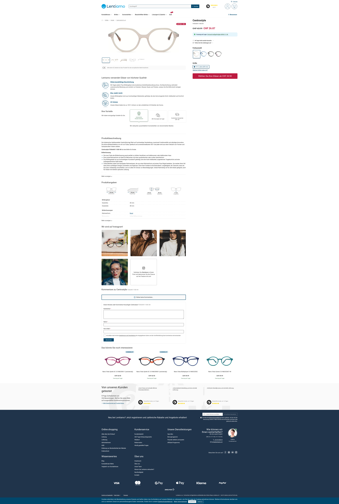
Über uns (137, 464)
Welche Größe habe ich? (200, 70)
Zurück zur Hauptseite (107, 495)
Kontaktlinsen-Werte (108, 464)
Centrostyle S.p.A (121, 20)
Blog (103, 461)
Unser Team (138, 467)
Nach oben (117, 495)
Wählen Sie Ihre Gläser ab (215, 76)
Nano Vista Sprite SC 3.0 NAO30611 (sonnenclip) (117, 371)
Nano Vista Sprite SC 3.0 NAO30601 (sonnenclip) (151, 371)
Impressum (137, 461)
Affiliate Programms (173, 442)
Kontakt (136, 475)
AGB (103, 445)
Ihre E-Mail (107, 328)
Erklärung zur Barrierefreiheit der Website (114, 448)
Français (235, 1)
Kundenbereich (138, 434)
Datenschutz (105, 451)
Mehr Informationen (180, 501)
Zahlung (104, 437)
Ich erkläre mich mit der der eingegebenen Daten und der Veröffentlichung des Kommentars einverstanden (143, 335)
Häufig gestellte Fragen (141, 445)
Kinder (112, 20)
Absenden (109, 340)
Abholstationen (106, 442)
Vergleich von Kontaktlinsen (110, 467)
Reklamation (138, 442)
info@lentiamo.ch (217, 442)
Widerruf (137, 440)
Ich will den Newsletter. (230, 414)
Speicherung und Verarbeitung (127, 335)
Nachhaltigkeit (138, 472)
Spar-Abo (170, 434)
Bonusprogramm (172, 437)
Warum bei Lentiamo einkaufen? (144, 469)
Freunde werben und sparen (175, 440)
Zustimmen (192, 501)
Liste (191, 499)
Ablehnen (200, 501)
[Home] (102, 20)
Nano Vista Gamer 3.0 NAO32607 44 (219, 371)
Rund (131, 213)
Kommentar (107, 308)
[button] (106, 60)
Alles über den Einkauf (108, 434)
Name (106, 322)
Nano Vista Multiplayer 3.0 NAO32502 (186, 371)
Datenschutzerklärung (165, 501)
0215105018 (218, 440)
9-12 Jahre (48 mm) (202, 67)
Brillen (106, 20)
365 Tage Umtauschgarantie (143, 437)
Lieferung (104, 440)
